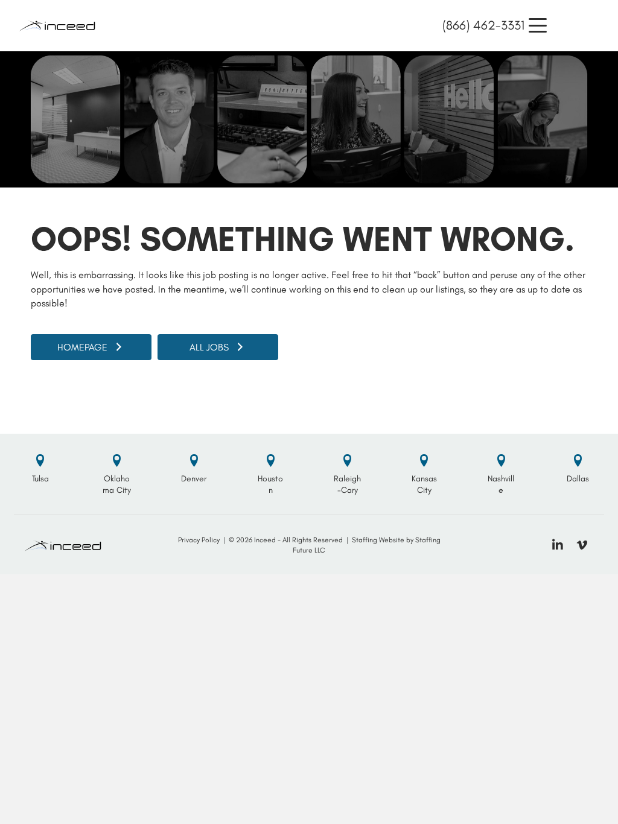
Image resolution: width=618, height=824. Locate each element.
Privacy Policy (199, 540)
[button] (538, 25)
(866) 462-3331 (483, 25)
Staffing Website (378, 540)
